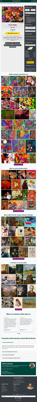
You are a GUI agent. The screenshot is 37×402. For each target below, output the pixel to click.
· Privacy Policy (3, 388)
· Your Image (14, 385)
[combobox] (30, 13)
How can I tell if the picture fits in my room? (9, 351)
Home (1, 3)
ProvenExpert (8, 329)
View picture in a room (17, 45)
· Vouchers (14, 389)
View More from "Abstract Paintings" (18, 258)
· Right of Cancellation (4, 389)
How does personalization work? (7, 342)
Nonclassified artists (9, 3)
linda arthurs (14, 3)
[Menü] (1, 1)
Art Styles (4, 3)
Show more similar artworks (18, 164)
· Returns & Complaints (4, 390)
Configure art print (13, 33)
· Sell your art (15, 386)
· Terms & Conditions (4, 387)
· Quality (14, 387)
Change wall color (8, 45)
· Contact (3, 385)
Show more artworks (18, 309)
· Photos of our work (15, 388)
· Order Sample (15, 390)
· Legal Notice (3, 386)
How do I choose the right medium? (8, 354)
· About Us (3, 391)
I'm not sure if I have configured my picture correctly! (11, 358)
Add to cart (30, 62)
